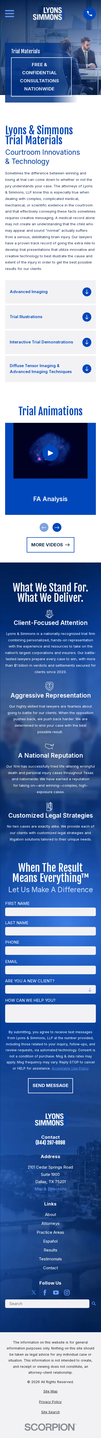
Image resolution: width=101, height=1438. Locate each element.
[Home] (49, 13)
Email (11, 961)
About (50, 1214)
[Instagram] (67, 1292)
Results (50, 1250)
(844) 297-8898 (50, 1143)
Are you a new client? (29, 981)
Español (50, 1241)
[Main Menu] (9, 13)
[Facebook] (45, 1292)
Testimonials (50, 1258)
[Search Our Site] (94, 1304)
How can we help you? (30, 1000)
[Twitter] (34, 1292)
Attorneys (50, 1223)
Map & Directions (50, 1188)
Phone (12, 942)
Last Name (16, 922)
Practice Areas (50, 1232)
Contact (50, 1267)
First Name (17, 903)
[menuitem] (50, 1391)
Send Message (50, 1085)
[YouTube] (56, 1292)
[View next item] (57, 527)
